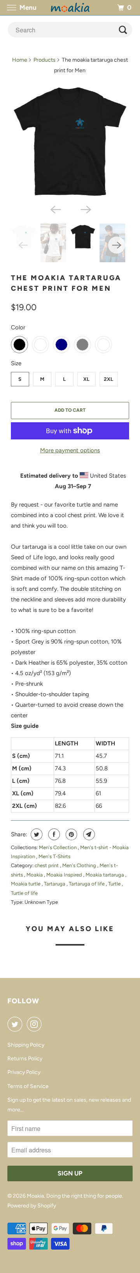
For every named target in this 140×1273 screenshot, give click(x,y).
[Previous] (54, 208)
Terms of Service (28, 1086)
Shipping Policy (25, 1045)
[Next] (85, 208)
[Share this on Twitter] (35, 834)
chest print (47, 865)
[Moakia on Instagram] (36, 1024)
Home (19, 60)
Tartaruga (55, 884)
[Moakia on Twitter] (16, 1024)
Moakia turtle (26, 884)
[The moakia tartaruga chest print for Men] (70, 140)
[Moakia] (70, 7)
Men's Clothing (79, 865)
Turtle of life (24, 893)
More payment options (70, 450)
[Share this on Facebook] (53, 834)
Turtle (115, 884)
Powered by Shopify (31, 1205)
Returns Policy (24, 1058)
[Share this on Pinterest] (70, 834)
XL (86, 379)
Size (16, 363)
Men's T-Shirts (54, 856)
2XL (108, 379)
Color (18, 327)
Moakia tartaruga (105, 875)
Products (44, 60)
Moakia (35, 875)
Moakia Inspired (64, 875)
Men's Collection (58, 847)
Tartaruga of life (87, 884)
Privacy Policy (23, 1072)
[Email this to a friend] (88, 834)
